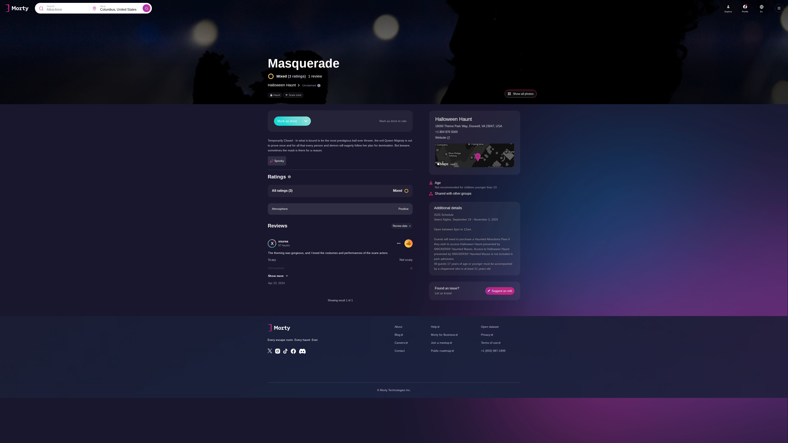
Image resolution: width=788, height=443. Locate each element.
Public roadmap (441, 350)
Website (440, 137)
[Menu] (779, 8)
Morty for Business (443, 334)
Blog (397, 334)
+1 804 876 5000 (446, 132)
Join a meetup (440, 342)
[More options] (398, 243)
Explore (728, 11)
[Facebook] (293, 351)
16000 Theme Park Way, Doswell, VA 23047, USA (468, 126)
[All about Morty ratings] (289, 176)
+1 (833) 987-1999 (493, 350)
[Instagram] (277, 351)
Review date (400, 225)
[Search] (146, 8)
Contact (400, 350)
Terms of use (489, 342)
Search (51, 6)
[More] (306, 121)
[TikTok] (285, 351)
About (398, 326)
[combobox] (121, 9)
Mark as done (287, 121)
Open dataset (490, 326)
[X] (270, 351)
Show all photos (523, 93)
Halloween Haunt (282, 85)
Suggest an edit (502, 290)
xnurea (283, 241)
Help (434, 326)
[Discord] (302, 351)
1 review (315, 76)
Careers (400, 342)
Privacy (485, 334)
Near (103, 6)
